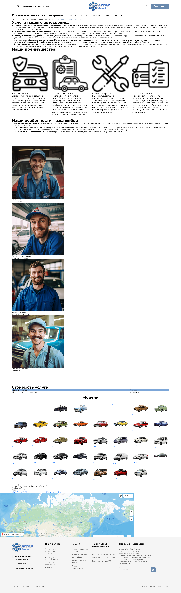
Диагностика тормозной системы (50, 551)
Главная (61, 15)
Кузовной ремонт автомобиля (79, 556)
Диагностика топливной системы (50, 565)
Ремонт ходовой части (79, 561)
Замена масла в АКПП (101, 561)
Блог (107, 15)
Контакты (119, 15)
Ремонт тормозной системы (80, 550)
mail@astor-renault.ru (52, 492)
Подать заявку (160, 6)
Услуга (23, 20)
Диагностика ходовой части (51, 558)
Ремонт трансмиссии (77, 567)
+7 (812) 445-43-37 (19, 492)
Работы (84, 15)
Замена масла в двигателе (103, 558)
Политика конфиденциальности (155, 587)
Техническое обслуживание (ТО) (42, 20)
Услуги (73, 15)
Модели (96, 15)
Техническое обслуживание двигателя (103, 553)
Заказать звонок (44, 6)
